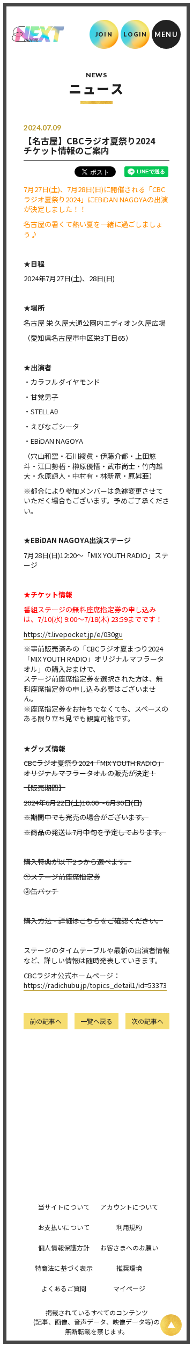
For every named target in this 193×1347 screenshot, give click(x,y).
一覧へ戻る (96, 1021)
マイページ (129, 1288)
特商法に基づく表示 (64, 1267)
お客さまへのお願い (129, 1247)
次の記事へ (147, 1021)
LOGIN (135, 34)
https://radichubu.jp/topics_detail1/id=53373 (95, 985)
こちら (89, 921)
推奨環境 (129, 1267)
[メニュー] (166, 34)
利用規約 (129, 1227)
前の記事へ (45, 1021)
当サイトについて (64, 1206)
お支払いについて (64, 1227)
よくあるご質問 (63, 1288)
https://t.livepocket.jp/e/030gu (73, 634)
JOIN (103, 34)
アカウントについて (129, 1206)
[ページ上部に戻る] (171, 1325)
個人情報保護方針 (64, 1247)
